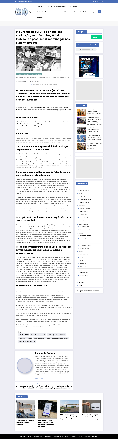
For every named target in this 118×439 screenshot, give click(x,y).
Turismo (55, 12)
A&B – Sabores (84, 254)
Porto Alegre (27, 74)
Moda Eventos (83, 279)
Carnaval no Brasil (85, 230)
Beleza (81, 257)
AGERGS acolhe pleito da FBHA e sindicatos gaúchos (25, 423)
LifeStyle (65, 12)
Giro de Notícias (21, 77)
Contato (40, 17)
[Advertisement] (89, 90)
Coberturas (74, 7)
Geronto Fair (83, 214)
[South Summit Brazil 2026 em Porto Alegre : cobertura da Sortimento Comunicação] (81, 146)
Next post (48, 384)
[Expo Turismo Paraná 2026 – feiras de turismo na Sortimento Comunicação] (81, 138)
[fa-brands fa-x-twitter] (95, 1)
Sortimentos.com (43, 108)
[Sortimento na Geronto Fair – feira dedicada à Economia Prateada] (81, 130)
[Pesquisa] (93, 12)
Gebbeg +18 (83, 267)
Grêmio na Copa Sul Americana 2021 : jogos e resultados (34, 124)
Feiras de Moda (84, 272)
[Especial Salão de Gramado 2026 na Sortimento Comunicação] (81, 112)
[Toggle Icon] (99, 11)
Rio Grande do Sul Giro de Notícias (24, 79)
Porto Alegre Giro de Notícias (43, 77)
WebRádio (83, 12)
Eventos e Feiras (60, 7)
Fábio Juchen (67, 110)
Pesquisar (96, 37)
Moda (74, 12)
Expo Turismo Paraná (85, 218)
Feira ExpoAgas (84, 211)
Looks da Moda (84, 276)
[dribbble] (98, 1)
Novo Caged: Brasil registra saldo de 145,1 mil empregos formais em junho (46, 424)
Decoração (83, 263)
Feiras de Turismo (84, 239)
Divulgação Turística (85, 235)
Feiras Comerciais (84, 202)
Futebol (49, 7)
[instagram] (100, 1)
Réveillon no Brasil (84, 226)
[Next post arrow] (71, 386)
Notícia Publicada (84, 190)
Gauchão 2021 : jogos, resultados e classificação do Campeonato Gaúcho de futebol (43, 122)
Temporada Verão (85, 248)
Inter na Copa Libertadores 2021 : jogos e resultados (33, 126)
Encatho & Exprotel (85, 208)
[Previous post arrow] (16, 386)
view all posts (39, 378)
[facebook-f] (93, 1)
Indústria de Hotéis (85, 242)
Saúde (81, 260)
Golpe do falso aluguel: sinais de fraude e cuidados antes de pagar (91, 417)
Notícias (39, 7)
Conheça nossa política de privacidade (88, 291)
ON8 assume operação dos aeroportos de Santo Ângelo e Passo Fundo (69, 417)
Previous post (39, 384)
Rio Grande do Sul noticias (39, 79)
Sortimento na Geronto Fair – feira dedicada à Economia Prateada (94, 129)
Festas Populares (43, 12)
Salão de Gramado (85, 221)
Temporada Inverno (85, 245)
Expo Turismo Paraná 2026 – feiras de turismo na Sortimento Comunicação (94, 137)
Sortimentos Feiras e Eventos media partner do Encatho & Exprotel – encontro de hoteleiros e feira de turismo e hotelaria (94, 121)
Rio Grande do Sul (36, 74)
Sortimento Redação (22, 81)
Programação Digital (85, 199)
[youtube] (102, 1)
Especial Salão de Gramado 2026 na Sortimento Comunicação (94, 111)
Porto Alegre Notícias (55, 77)
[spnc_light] (95, 11)
